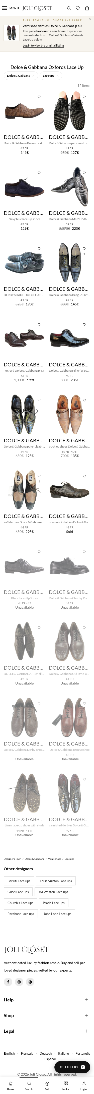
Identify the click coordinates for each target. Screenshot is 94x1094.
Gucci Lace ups (18, 892)
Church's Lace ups (20, 903)
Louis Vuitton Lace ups (56, 881)
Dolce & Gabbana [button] (19, 75)
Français (27, 1053)
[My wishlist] (77, 8)
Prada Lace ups (54, 903)
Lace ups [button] (49, 75)
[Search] (69, 8)
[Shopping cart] (87, 8)
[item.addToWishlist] (39, 96)
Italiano (63, 1053)
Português (82, 1053)
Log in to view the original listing (43, 45)
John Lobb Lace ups (57, 914)
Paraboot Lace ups (21, 914)
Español (50, 1059)
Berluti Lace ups (19, 881)
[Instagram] (19, 982)
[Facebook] (8, 982)
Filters (74, 1067)
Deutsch (46, 1053)
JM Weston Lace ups (53, 892)
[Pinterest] (30, 982)
